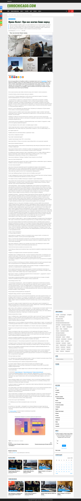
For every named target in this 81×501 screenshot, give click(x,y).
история (58, 341)
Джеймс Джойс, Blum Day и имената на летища (30, 465)
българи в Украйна (60, 333)
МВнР (64, 326)
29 (66, 471)
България (58, 324)
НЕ (57, 443)
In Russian (57, 392)
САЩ (61, 328)
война (12, 440)
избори (68, 337)
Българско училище (66, 324)
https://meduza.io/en (27, 372)
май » (71, 473)
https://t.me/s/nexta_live (38, 372)
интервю (70, 339)
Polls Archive (57, 450)
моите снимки (13, 411)
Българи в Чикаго (60, 320)
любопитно (57, 419)
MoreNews (44, 499)
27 (61, 471)
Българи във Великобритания (62, 322)
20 (61, 469)
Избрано (57, 413)
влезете (15, 452)
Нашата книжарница (15, 11)
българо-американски (61, 335)
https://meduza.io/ (19, 372)
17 (71, 467)
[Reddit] (10, 77)
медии (68, 343)
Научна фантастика (60, 398)
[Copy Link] (19, 77)
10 (71, 464)
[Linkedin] (12, 77)
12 (59, 467)
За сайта (26, 11)
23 (68, 469)
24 (71, 469)
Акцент (56, 400)
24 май (57, 314)
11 (56, 467)
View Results (64, 448)
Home (8, 11)
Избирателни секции (59, 411)
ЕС (60, 326)
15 (66, 467)
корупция (58, 343)
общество (69, 345)
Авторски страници (13, 468)
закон (63, 337)
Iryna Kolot (44, 81)
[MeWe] (1, 18)
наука (57, 345)
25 (56, 471)
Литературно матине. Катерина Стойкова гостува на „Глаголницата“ (18, 444)
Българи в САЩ (59, 318)
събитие (62, 351)
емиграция (58, 337)
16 (68, 467)
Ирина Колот (16, 440)
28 (63, 471)
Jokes (56, 394)
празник (68, 347)
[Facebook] (1, 7)
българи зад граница (42, 468)
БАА (57, 316)
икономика (63, 339)
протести (63, 349)
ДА (57, 440)
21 (63, 469)
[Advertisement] (63, 374)
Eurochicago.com (21, 5)
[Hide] (0, 26)
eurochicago (63, 314)
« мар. (56, 473)
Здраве (56, 409)
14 (63, 467)
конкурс (67, 341)
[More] (23, 77)
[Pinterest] (14, 77)
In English (69, 314)
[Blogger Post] (16, 77)
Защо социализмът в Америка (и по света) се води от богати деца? (16, 486)
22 (66, 469)
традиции (67, 351)
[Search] (66, 11)
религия (68, 349)
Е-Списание (57, 407)
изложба (58, 339)
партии (57, 347)
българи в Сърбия (64, 331)
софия (57, 351)
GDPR (31, 11)
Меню (21, 11)
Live (72, 11)
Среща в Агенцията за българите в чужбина (45, 465)
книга (62, 341)
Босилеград (61, 316)
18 (56, 469)
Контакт (35, 11)
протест (58, 349)
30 (68, 471)
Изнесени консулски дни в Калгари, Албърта (43, 443)
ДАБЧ (57, 326)
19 (59, 469)
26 (59, 471)
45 (55, 388)
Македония (69, 326)
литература (57, 417)
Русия (57, 328)
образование (63, 345)
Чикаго (57, 331)
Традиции (57, 426)
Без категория (58, 402)
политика (48, 468)
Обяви (56, 422)
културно (64, 343)
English (39, 11)
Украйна (21, 440)
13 (61, 467)
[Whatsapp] (1, 22)
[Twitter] (21, 77)
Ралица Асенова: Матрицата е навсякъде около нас (15, 465)
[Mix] (1, 20)
